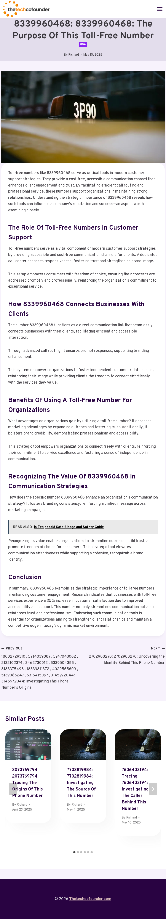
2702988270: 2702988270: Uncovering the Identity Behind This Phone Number (127, 656)
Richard (73, 55)
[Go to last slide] (13, 789)
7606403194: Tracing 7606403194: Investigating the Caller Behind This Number (135, 789)
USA (83, 44)
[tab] (74, 852)
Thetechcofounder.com (90, 899)
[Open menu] (160, 9)
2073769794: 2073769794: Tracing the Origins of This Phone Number (27, 783)
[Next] (153, 789)
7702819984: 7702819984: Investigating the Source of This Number (81, 783)
